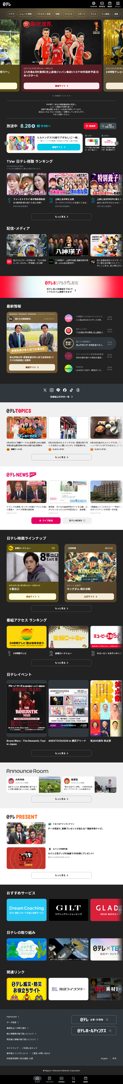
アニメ (93, 14)
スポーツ (81, 14)
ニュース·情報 (26, 14)
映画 (58, 14)
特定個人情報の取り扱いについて (21, 1039)
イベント (68, 14)
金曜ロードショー (23, 548)
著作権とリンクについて (17, 1053)
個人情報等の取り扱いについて (20, 1034)
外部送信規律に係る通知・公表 (20, 1058)
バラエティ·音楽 (44, 14)
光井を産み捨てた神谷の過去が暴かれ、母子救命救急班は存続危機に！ (31, 358)
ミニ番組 (105, 14)
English (104, 1058)
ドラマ (11, 14)
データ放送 (11, 1022)
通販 (116, 14)
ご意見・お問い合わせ (41, 1053)
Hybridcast (12, 1016)
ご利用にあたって (29, 1048)
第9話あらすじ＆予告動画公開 (28, 349)
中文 (114, 1058)
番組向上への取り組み (16, 1028)
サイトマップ (12, 1048)
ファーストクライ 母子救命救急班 (28, 319)
